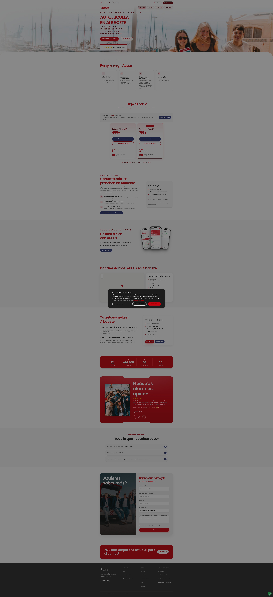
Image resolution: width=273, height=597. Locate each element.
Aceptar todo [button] (154, 304)
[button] (118, 304)
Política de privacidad (138, 300)
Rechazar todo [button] (139, 304)
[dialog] (136, 298)
